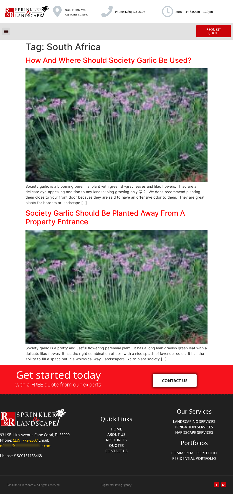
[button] (6, 31)
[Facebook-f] (216, 484)
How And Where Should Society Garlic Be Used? (108, 60)
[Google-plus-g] (223, 484)
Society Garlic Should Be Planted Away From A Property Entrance (105, 217)
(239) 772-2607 (135, 12)
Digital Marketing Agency (116, 485)
